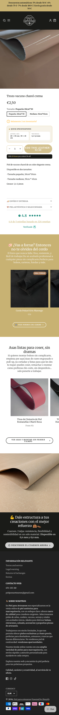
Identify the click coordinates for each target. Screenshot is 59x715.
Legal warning (12, 569)
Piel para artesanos (22, 699)
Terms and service (14, 565)
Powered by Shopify (41, 699)
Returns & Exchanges (15, 573)
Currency (10, 689)
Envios (9, 577)
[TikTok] (15, 678)
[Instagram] (11, 678)
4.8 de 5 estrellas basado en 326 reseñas (29, 221)
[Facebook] (7, 678)
